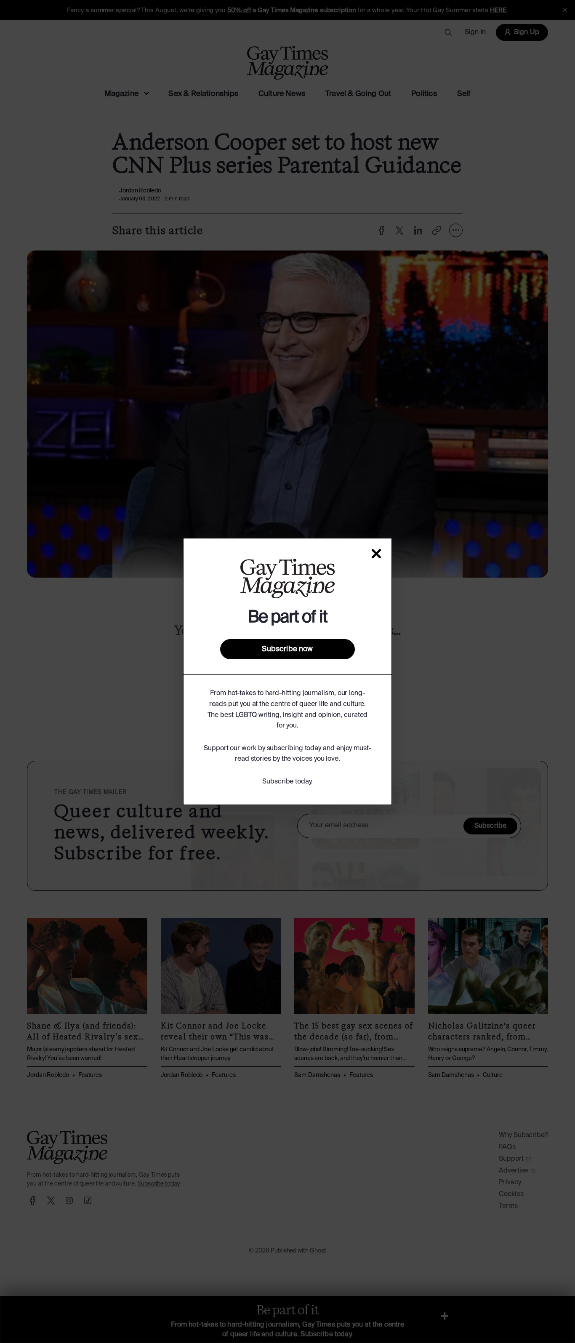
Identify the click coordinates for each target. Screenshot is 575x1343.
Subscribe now (287, 649)
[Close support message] (376, 553)
